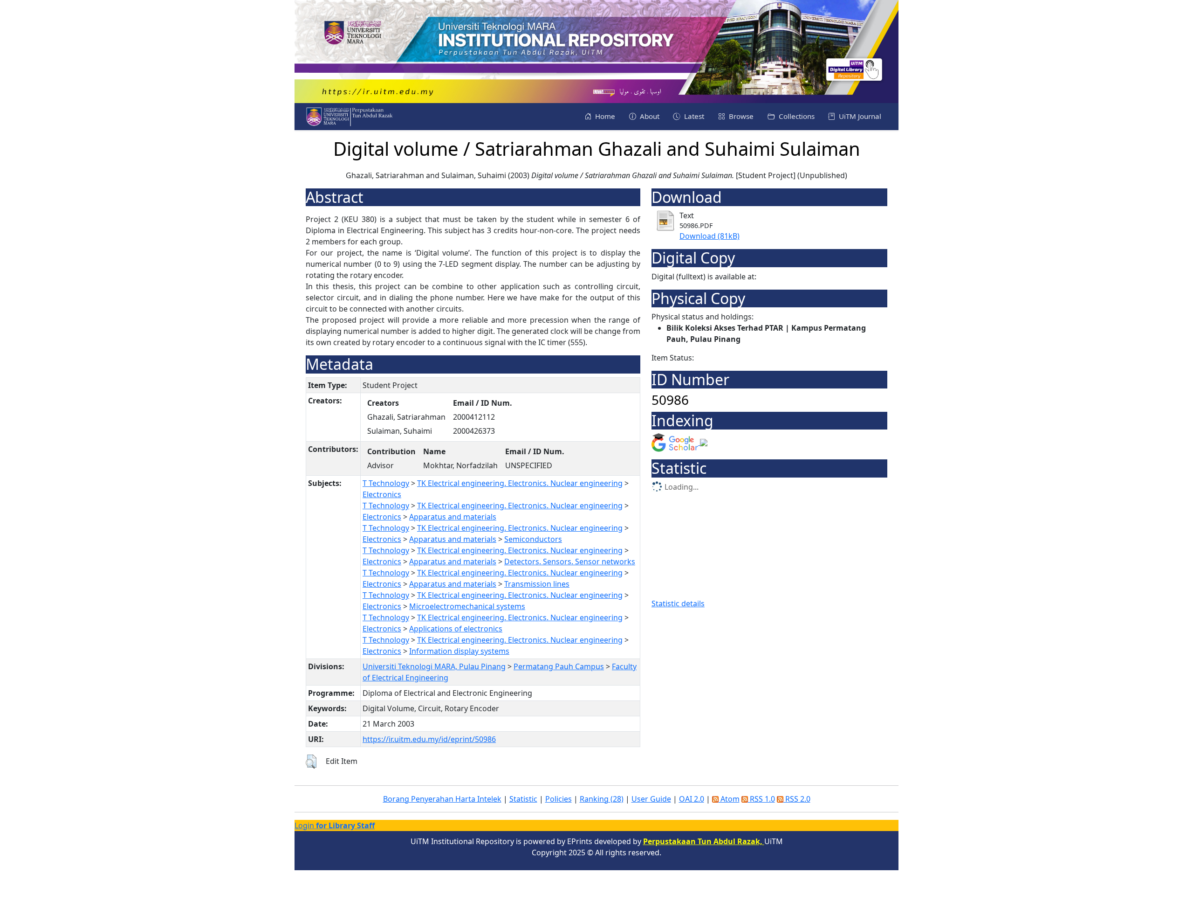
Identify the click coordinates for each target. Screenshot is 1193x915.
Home (604, 116)
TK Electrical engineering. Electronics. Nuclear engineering (520, 483)
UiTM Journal (859, 116)
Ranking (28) (602, 799)
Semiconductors (533, 539)
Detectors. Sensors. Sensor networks (569, 561)
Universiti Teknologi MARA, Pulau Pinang (434, 666)
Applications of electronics (455, 629)
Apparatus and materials (452, 517)
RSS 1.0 (761, 799)
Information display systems (459, 651)
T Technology (386, 483)
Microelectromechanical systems (467, 606)
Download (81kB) (709, 236)
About (648, 116)
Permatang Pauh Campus (559, 666)
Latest (693, 116)
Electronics (382, 494)
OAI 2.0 (691, 799)
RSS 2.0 (796, 799)
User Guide (651, 799)
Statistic (523, 799)
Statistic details (678, 603)
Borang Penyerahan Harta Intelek (442, 799)
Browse (740, 116)
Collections (796, 116)
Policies (558, 799)
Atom (729, 799)
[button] (311, 762)
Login (335, 825)
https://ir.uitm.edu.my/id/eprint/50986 (429, 739)
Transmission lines (536, 584)
